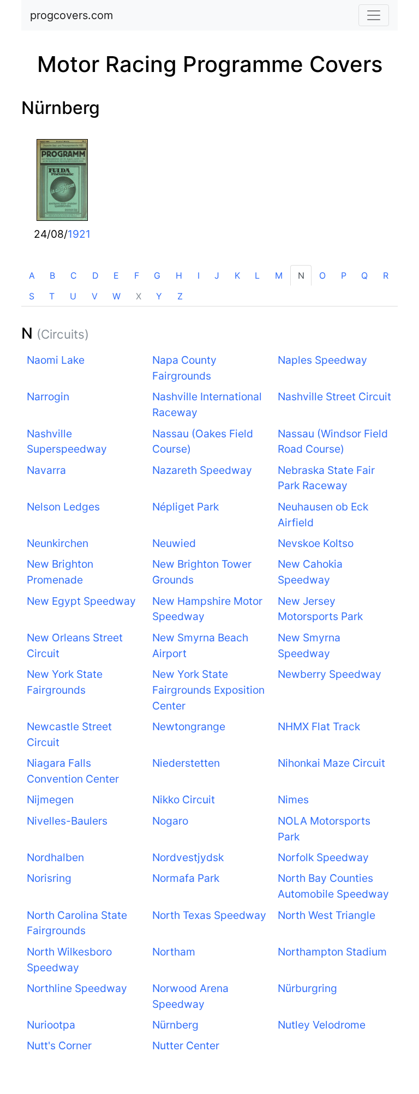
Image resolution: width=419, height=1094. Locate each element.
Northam (173, 951)
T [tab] (52, 296)
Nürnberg (60, 107)
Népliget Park (185, 506)
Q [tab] (364, 275)
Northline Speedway (77, 988)
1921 (79, 234)
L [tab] (257, 275)
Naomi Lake (56, 359)
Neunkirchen (57, 543)
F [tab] (136, 275)
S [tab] (31, 296)
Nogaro (170, 820)
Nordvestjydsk (188, 857)
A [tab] (32, 275)
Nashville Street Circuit (334, 396)
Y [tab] (159, 296)
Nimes (293, 799)
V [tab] (95, 296)
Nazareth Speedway (202, 470)
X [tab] (138, 296)
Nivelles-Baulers (67, 820)
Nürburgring (307, 988)
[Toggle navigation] (373, 15)
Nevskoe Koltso (316, 543)
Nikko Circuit (183, 799)
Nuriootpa (51, 1024)
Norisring (49, 878)
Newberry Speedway (329, 674)
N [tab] (301, 275)
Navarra (46, 470)
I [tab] (198, 275)
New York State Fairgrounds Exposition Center (208, 690)
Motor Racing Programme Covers (209, 64)
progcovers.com (71, 15)
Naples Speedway (322, 359)
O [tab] (322, 275)
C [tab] (73, 275)
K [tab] (237, 275)
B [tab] (52, 275)
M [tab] (279, 275)
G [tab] (157, 275)
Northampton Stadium (332, 951)
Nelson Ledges (63, 506)
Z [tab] (180, 296)
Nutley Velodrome (322, 1024)
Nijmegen (50, 799)
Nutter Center (185, 1045)
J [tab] (216, 275)
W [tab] (116, 296)
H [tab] (179, 275)
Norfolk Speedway (323, 857)
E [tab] (116, 275)
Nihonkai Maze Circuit (331, 763)
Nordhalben (55, 857)
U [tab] (73, 296)
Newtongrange (188, 726)
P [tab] (343, 275)
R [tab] (385, 275)
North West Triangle (326, 915)
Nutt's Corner (59, 1045)
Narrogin (48, 396)
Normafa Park (185, 878)
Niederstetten (186, 763)
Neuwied (174, 543)
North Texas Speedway (209, 915)
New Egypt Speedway (81, 601)
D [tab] (95, 275)
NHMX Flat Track (319, 726)
